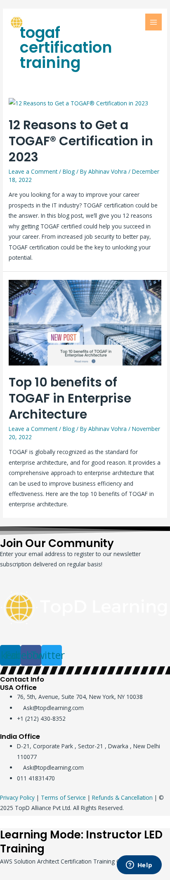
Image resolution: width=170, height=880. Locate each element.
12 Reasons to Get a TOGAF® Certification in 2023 (81, 141)
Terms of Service (63, 797)
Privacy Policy (17, 797)
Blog (69, 171)
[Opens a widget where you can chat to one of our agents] (139, 865)
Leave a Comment (33, 171)
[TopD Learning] (45, 22)
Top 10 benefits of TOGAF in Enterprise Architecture (70, 398)
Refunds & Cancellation (122, 797)
